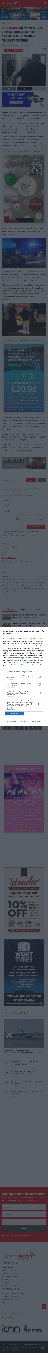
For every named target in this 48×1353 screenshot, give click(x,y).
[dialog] (24, 676)
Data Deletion (11, 721)
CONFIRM (14, 713)
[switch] (39, 677)
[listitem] (24, 671)
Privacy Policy (37, 721)
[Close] (44, 631)
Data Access (24, 721)
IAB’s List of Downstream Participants (27, 665)
